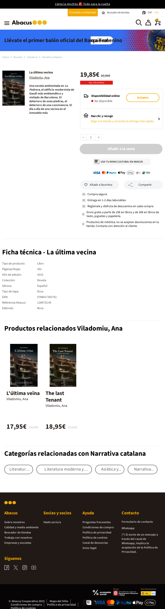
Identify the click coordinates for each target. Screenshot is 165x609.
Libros (5, 57)
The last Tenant (55, 396)
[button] (148, 23)
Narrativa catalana (52, 57)
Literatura (32, 57)
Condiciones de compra (98, 527)
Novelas (18, 57)
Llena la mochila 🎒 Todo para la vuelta (82, 4)
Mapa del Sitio (59, 601)
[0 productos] (158, 24)
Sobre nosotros (14, 522)
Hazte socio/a (52, 522)
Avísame (142, 98)
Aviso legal (89, 548)
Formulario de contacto (137, 522)
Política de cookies (94, 538)
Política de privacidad (96, 532)
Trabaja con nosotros (18, 538)
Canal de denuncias (95, 543)
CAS (156, 12)
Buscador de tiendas (17, 532)
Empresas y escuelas (17, 543)
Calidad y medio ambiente (21, 527)
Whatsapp (128, 528)
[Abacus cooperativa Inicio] (30, 25)
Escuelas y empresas (82, 12)
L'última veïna (23, 393)
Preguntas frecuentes (96, 522)
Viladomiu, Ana (39, 77)
